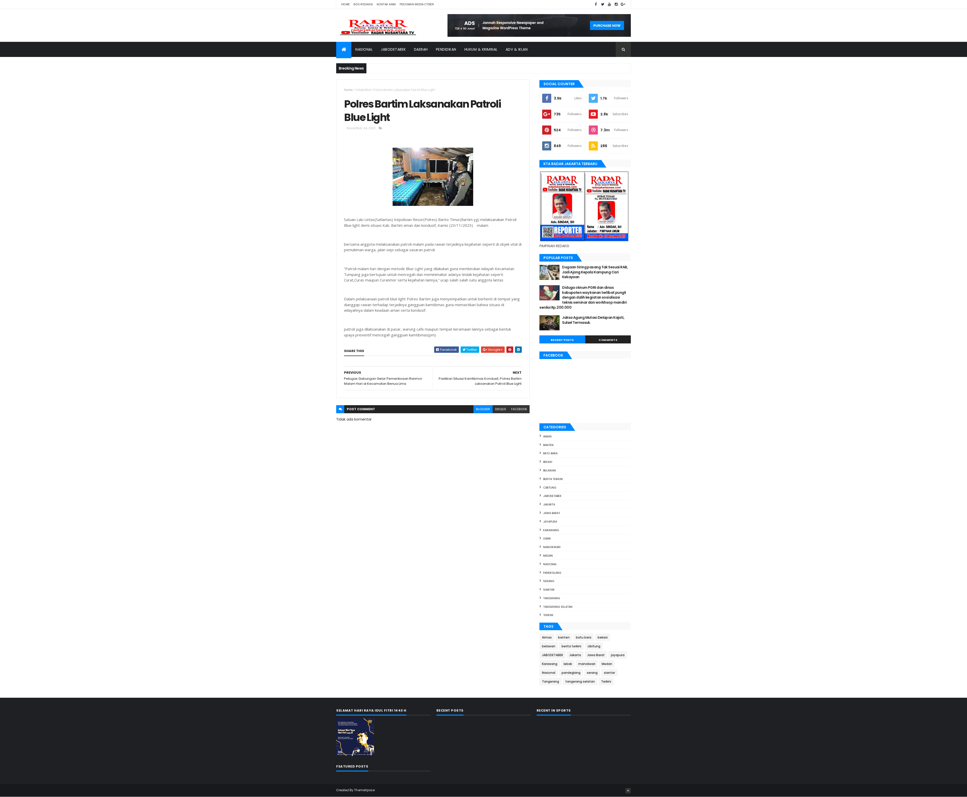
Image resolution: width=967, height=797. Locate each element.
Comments (608, 340)
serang (548, 581)
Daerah (421, 49)
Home (345, 4)
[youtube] (609, 4)
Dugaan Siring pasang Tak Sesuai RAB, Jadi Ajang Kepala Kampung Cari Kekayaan (595, 272)
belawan (549, 470)
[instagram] (616, 4)
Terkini (548, 615)
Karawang (551, 530)
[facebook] (596, 4)
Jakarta (549, 504)
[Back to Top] (628, 790)
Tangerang (551, 598)
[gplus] (623, 4)
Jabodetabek (393, 49)
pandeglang (552, 573)
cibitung (549, 488)
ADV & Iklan (517, 49)
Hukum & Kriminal (481, 49)
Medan (548, 556)
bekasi (547, 462)
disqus (500, 409)
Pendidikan (446, 49)
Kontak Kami (386, 4)
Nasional (364, 49)
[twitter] (602, 4)
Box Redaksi (363, 4)
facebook (519, 409)
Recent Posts (562, 340)
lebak (547, 538)
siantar (549, 590)
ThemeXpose (364, 790)
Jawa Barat (551, 513)
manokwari (552, 547)
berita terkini (553, 479)
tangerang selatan (557, 607)
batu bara (550, 453)
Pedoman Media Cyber (417, 4)
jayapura (550, 522)
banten (548, 445)
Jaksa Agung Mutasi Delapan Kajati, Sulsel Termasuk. (593, 320)
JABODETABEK (552, 496)
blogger (483, 409)
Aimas (547, 436)
